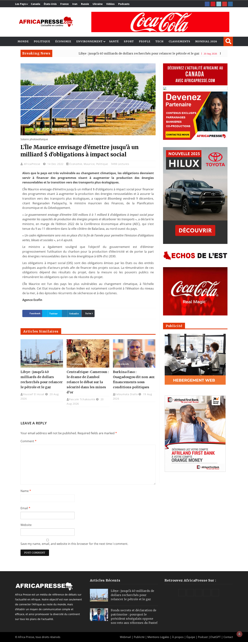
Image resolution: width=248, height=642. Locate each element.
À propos (178, 637)
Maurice (89, 164)
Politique (42, 41)
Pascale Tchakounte (82, 399)
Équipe (191, 637)
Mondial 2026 (206, 41)
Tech (159, 41)
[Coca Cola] (160, 22)
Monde (23, 41)
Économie (63, 41)
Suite (88, 313)
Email (25, 508)
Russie (85, 4)
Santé (114, 41)
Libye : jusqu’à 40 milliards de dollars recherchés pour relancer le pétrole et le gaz (116, 53)
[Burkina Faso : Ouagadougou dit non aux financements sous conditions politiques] (134, 353)
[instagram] (230, 4)
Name (26, 491)
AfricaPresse (32, 164)
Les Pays (20, 4)
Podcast (203, 637)
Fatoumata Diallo (126, 394)
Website (26, 525)
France (64, 4)
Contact (228, 637)
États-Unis (50, 4)
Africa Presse (26, 637)
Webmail (125, 637)
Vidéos (110, 4)
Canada (35, 4)
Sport (129, 41)
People (144, 41)
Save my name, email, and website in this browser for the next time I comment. (74, 544)
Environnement (89, 41)
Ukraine (98, 4)
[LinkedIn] (218, 4)
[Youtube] (224, 4)
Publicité (139, 637)
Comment (28, 441)
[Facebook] (207, 4)
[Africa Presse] (46, 21)
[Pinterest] (213, 4)
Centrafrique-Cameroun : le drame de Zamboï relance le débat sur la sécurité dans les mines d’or (88, 382)
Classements (179, 41)
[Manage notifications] (239, 634)
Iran (74, 4)
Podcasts (123, 4)
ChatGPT (215, 637)
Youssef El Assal (33, 394)
